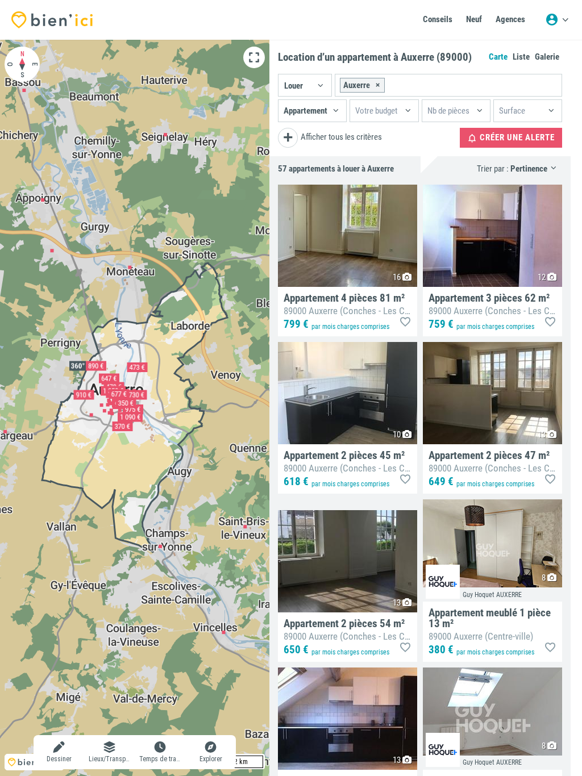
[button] (305, 85)
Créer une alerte (516, 137)
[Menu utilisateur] (557, 20)
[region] (134, 408)
